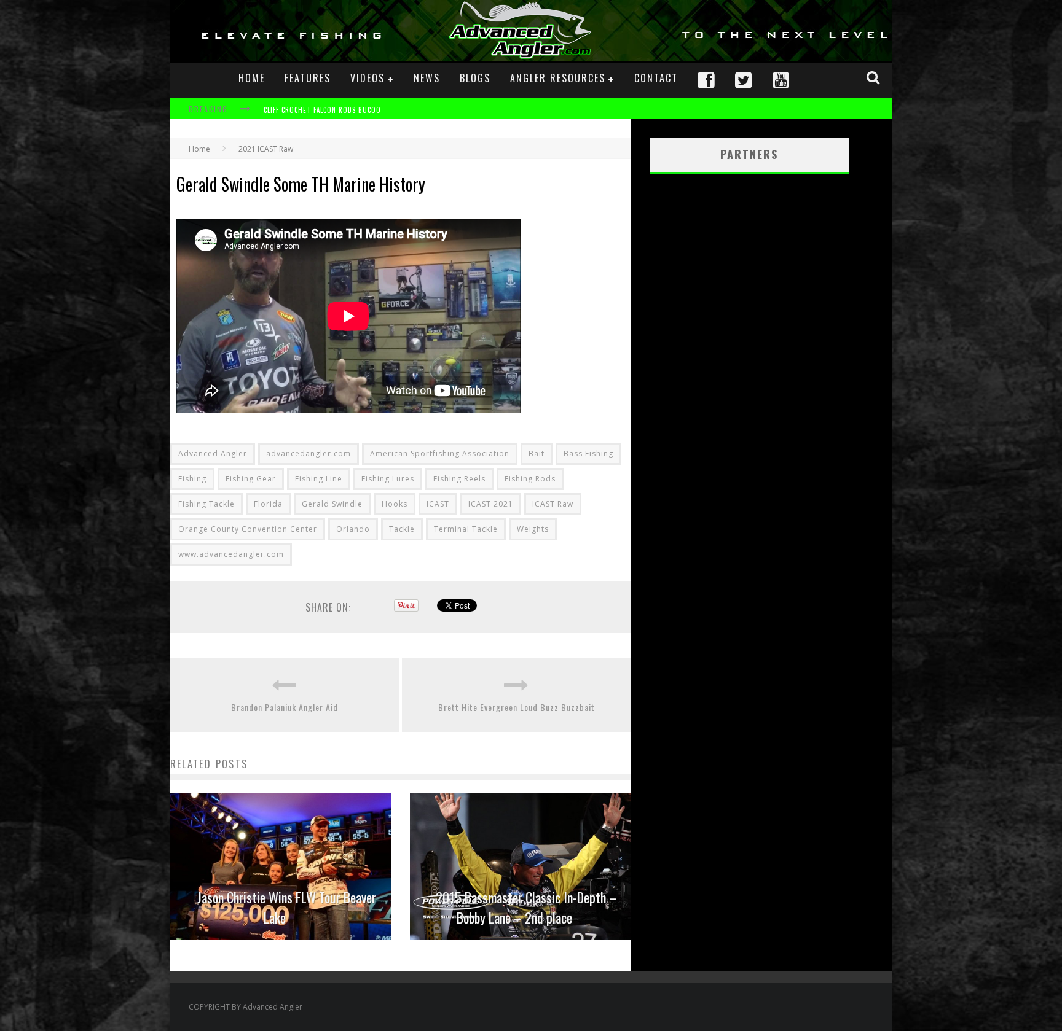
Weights (533, 529)
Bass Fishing (588, 453)
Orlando (353, 529)
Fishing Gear (251, 478)
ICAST (438, 504)
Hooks (394, 504)
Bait (537, 453)
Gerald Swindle (332, 504)
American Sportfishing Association (439, 453)
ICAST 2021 (490, 504)
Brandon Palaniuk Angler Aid (284, 707)
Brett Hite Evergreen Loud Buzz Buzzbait (516, 707)
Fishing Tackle (206, 504)
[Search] (874, 77)
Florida (268, 504)
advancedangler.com (308, 453)
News (427, 78)
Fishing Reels (459, 478)
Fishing (192, 478)
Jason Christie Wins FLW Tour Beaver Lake (286, 907)
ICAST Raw (552, 504)
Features (308, 78)
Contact (656, 78)
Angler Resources (557, 78)
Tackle (402, 529)
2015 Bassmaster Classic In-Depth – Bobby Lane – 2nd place (526, 907)
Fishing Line (318, 478)
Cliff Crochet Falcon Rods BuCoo (322, 110)
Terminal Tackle (466, 529)
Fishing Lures (387, 478)
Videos (367, 78)
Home (251, 78)
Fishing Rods (530, 478)
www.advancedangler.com (231, 554)
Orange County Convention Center (247, 529)
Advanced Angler (212, 453)
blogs (475, 78)
